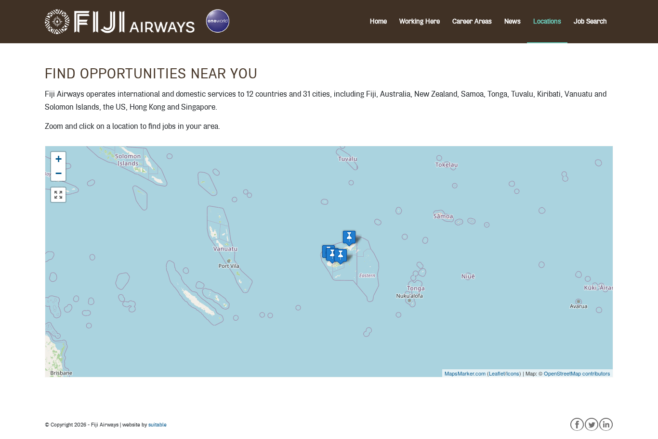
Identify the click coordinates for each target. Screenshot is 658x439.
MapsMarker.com (465, 373)
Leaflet (497, 373)
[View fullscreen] (58, 195)
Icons (512, 373)
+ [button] (58, 159)
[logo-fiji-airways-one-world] (137, 21)
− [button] (58, 173)
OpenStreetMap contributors (577, 373)
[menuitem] (378, 21)
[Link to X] (591, 423)
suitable (157, 424)
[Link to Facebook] (577, 423)
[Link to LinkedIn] (606, 423)
